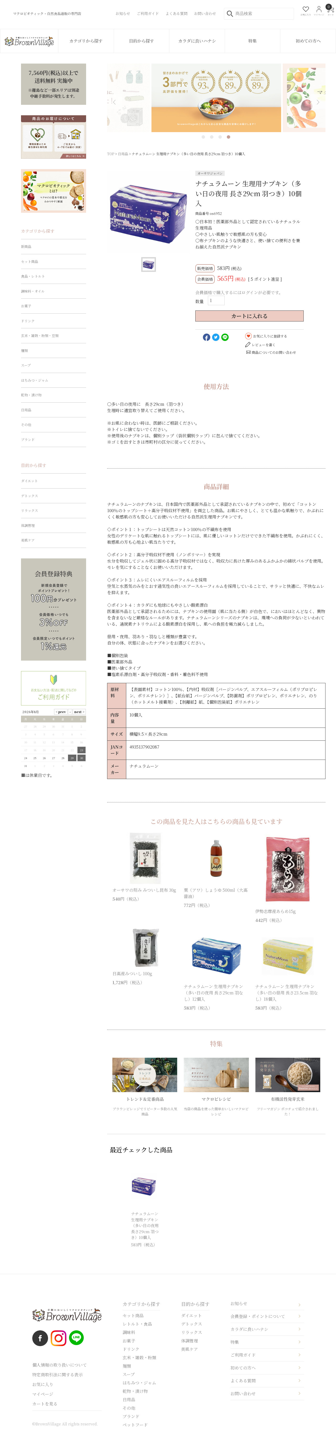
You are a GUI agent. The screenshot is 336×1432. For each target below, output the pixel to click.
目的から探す (141, 41)
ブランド (28, 439)
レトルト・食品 (137, 1324)
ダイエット (29, 480)
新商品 (26, 246)
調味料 (129, 1332)
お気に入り (42, 1384)
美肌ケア (28, 540)
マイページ (42, 1394)
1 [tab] (203, 137)
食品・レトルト (33, 276)
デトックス (29, 495)
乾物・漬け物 (31, 394)
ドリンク (28, 320)
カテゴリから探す (86, 41)
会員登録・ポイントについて (257, 1316)
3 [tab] (220, 137)
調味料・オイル (33, 291)
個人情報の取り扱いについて (59, 1365)
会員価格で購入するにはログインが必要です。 (239, 292)
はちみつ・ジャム (34, 380)
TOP (110, 153)
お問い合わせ (243, 1394)
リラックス (29, 510)
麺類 (24, 350)
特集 (252, 41)
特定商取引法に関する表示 (57, 1375)
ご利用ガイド (243, 1355)
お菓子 (26, 305)
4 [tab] (228, 137)
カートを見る (44, 1404)
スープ (26, 365)
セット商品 (29, 261)
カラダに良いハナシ (197, 41)
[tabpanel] (216, 98)
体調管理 (28, 525)
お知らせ (238, 1303)
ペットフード (135, 1425)
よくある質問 (243, 1381)
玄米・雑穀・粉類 (139, 1358)
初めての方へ (308, 41)
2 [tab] (211, 137)
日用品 (123, 153)
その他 (26, 424)
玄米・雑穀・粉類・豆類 (40, 335)
